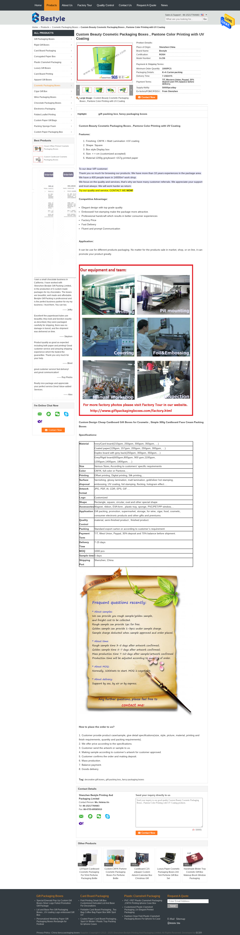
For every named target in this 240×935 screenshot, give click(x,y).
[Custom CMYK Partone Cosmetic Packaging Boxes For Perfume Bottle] (115, 858)
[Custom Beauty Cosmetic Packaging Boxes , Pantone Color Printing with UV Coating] (104, 62)
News (164, 5)
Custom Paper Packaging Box (48, 132)
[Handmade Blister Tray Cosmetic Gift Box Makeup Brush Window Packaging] (194, 858)
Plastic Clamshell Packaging (47, 62)
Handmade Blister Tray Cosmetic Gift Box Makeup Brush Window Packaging (195, 874)
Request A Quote (146, 5)
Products (52, 5)
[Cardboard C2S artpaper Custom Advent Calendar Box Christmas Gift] (142, 858)
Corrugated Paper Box (45, 56)
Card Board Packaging (45, 50)
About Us (67, 5)
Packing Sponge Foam (45, 126)
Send (172, 906)
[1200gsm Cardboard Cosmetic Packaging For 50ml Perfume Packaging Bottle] (89, 858)
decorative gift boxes (94, 779)
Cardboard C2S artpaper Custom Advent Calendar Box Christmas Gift (142, 874)
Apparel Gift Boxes (43, 79)
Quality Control (105, 5)
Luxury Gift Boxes (42, 68)
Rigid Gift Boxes (41, 45)
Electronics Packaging (44, 109)
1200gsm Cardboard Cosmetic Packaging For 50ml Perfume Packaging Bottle (89, 874)
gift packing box (113, 779)
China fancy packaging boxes (65, 932)
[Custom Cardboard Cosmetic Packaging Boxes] (38, 159)
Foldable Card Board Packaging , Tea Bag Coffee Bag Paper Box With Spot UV (98, 912)
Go (205, 19)
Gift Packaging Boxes (44, 39)
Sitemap (180, 918)
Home (38, 5)
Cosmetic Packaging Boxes (65, 27)
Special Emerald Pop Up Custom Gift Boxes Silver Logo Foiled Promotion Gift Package (54, 903)
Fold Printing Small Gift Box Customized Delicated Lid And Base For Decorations (97, 903)
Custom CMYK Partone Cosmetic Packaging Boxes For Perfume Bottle (116, 874)
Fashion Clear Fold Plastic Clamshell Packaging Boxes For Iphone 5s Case (142, 917)
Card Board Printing (43, 74)
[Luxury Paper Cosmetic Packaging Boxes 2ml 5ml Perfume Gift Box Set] (168, 858)
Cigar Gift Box (40, 91)
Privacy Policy (43, 932)
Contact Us (125, 5)
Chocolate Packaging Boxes (47, 103)
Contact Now (148, 97)
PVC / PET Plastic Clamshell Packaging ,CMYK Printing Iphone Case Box (143, 901)
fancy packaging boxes (133, 779)
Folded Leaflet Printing (45, 114)
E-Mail (170, 918)
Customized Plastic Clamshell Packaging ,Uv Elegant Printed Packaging (139, 910)
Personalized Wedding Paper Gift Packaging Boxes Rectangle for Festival (52, 921)
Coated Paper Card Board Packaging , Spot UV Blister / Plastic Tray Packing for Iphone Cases (98, 921)
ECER (199, 932)
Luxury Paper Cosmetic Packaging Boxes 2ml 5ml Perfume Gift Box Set (168, 874)
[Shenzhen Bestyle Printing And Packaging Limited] (51, 17)
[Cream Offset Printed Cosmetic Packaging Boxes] (38, 148)
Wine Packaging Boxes (45, 97)
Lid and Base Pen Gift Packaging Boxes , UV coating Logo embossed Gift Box (55, 912)
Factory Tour (84, 5)
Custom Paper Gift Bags (45, 120)
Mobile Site (175, 923)
